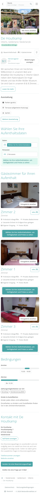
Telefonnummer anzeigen (10, 456)
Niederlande (25, 42)
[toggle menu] (37, 4)
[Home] (2, 478)
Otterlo (4, 42)
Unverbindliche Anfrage (9, 45)
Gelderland (13, 42)
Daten (4, 140)
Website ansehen (7, 458)
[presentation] (20, 144)
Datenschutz (9, 487)
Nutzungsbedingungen (25, 487)
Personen (6, 150)
